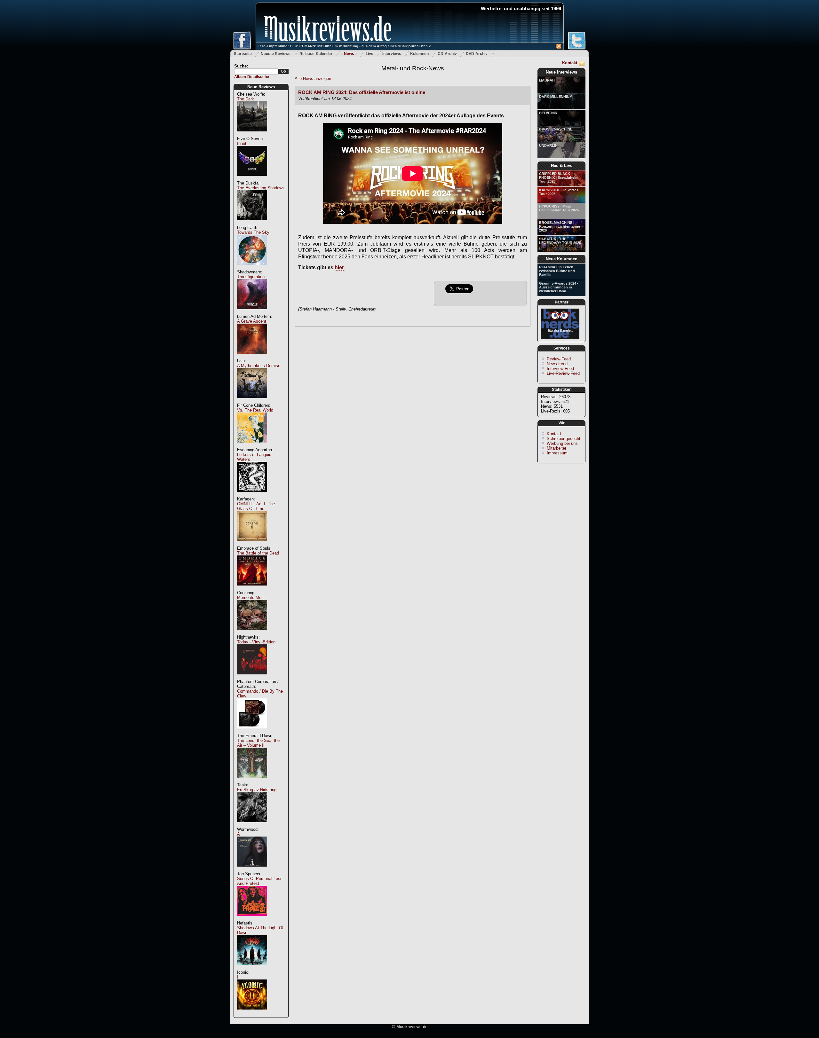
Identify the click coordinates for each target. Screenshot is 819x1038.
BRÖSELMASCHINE (555, 129)
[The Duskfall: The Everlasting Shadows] (252, 223)
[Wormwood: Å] (252, 870)
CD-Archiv (447, 53)
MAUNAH (547, 80)
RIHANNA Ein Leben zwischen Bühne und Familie (557, 271)
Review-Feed (559, 359)
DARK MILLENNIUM (555, 96)
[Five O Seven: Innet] (252, 179)
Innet (241, 143)
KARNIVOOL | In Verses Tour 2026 (558, 192)
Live (369, 53)
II (238, 977)
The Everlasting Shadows (260, 187)
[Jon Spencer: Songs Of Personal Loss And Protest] (252, 919)
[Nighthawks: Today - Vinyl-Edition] (252, 677)
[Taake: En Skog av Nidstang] (252, 825)
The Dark (245, 99)
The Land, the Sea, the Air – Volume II (258, 743)
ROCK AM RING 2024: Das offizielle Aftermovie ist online (361, 92)
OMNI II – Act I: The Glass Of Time (256, 506)
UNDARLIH (548, 145)
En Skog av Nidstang (256, 789)
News (349, 53)
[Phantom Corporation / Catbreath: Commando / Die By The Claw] (252, 731)
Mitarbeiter (556, 448)
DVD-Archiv (477, 53)
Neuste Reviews (275, 53)
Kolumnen (419, 53)
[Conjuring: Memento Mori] (252, 633)
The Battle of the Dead (258, 553)
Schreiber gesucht (563, 438)
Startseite (243, 53)
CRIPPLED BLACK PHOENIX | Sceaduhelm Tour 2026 (558, 177)
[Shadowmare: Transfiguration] (252, 312)
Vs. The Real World (255, 410)
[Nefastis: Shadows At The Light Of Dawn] (252, 968)
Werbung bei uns (562, 443)
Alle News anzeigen (313, 78)
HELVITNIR (548, 113)
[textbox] (256, 71)
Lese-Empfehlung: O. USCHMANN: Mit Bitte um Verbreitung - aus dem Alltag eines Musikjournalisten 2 (344, 46)
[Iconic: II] (252, 1012)
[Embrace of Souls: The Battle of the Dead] (252, 588)
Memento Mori (250, 597)
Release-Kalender (315, 53)
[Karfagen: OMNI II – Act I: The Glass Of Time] (252, 544)
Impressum (557, 453)
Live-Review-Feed (563, 373)
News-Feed (557, 363)
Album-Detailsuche (251, 77)
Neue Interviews (561, 72)
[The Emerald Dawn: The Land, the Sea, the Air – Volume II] (252, 781)
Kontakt (569, 62)
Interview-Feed (560, 368)
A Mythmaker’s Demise (258, 365)
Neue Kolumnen (561, 258)
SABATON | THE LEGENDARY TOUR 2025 (560, 241)
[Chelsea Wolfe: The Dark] (252, 134)
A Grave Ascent (251, 321)
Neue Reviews (261, 86)
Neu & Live (561, 165)
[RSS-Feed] (558, 47)
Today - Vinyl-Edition (256, 642)
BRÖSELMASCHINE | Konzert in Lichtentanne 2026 (559, 226)
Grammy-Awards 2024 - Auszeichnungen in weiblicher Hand (558, 287)
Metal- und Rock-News (412, 68)
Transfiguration (251, 276)
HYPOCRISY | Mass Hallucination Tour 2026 (559, 208)
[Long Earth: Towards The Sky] (252, 268)
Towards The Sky (253, 232)
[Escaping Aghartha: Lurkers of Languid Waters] (252, 495)
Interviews (391, 53)
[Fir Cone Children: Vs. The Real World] (252, 446)
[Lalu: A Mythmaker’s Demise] (252, 401)
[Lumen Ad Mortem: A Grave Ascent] (252, 357)
